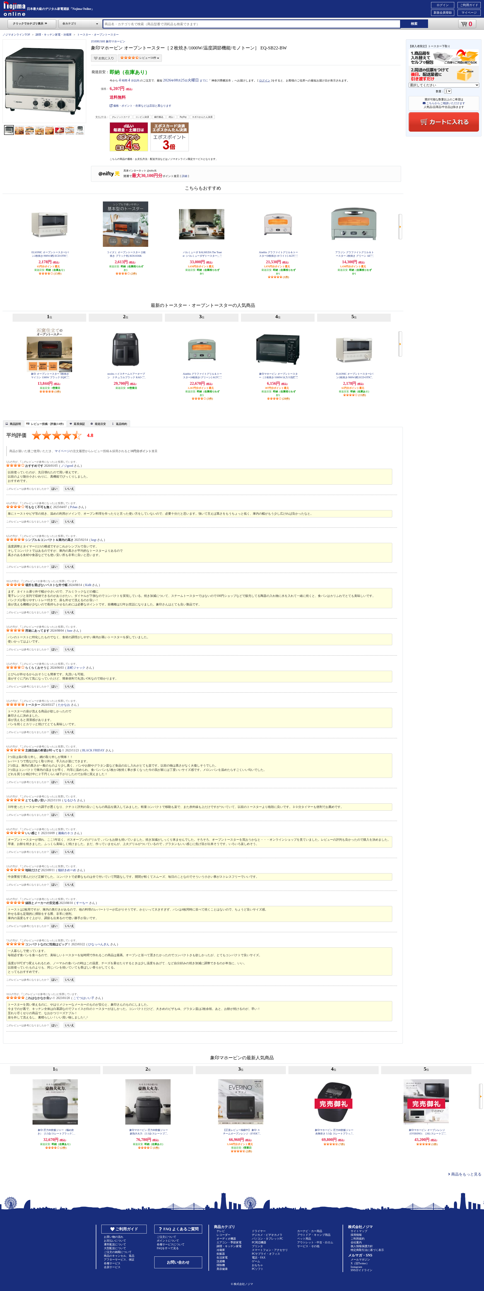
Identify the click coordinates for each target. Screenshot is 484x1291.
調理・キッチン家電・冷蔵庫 (54, 34)
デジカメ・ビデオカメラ (267, 1234)
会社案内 (356, 1242)
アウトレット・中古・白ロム (315, 1242)
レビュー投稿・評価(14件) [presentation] (47, 423)
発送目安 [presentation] (100, 423)
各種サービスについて (171, 1244)
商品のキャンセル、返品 (119, 1255)
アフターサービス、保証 (119, 1259)
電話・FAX (258, 1257)
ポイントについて (168, 1240)
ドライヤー (259, 1231)
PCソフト (257, 1268)
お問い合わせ (178, 1262)
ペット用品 (304, 1238)
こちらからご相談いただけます (445, 103)
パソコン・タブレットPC (267, 1238)
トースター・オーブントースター (98, 34)
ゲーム (256, 1261)
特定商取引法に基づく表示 (367, 1249)
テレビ (221, 1231)
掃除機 (221, 1265)
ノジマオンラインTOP (16, 34)
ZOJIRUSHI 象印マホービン (108, 41)
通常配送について (115, 1244)
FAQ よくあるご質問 (181, 1229)
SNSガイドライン (361, 1270)
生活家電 (222, 1257)
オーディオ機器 (226, 1238)
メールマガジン (360, 1259)
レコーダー (223, 1234)
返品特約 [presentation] (121, 423)
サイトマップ (359, 1231)
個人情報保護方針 (362, 1246)
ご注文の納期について (118, 1251)
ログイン (443, 5)
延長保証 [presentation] (79, 423)
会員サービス (112, 1267)
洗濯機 (221, 1261)
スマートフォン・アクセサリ (270, 1249)
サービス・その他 (308, 1246)
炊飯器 (221, 1253)
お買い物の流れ (113, 1236)
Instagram (356, 1266)
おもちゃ (257, 1265)
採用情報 (356, 1234)
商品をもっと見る (465, 1174)
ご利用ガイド (469, 5)
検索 (414, 23)
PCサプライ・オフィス (266, 1253)
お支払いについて (115, 1240)
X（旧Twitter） (360, 1263)
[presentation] (13, 423)
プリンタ (257, 1246)
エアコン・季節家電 (229, 1242)
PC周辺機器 (259, 1242)
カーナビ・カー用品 (309, 1231)
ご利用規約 (358, 1238)
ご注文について (166, 1236)
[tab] (13, 423)
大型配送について (115, 1248)
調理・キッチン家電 (229, 1246)
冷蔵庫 (221, 1249)
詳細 (184, 176)
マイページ (469, 12)
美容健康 (222, 1268)
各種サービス (112, 1263)
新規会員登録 (443, 12)
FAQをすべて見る (168, 1248)
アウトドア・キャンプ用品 (313, 1234)
